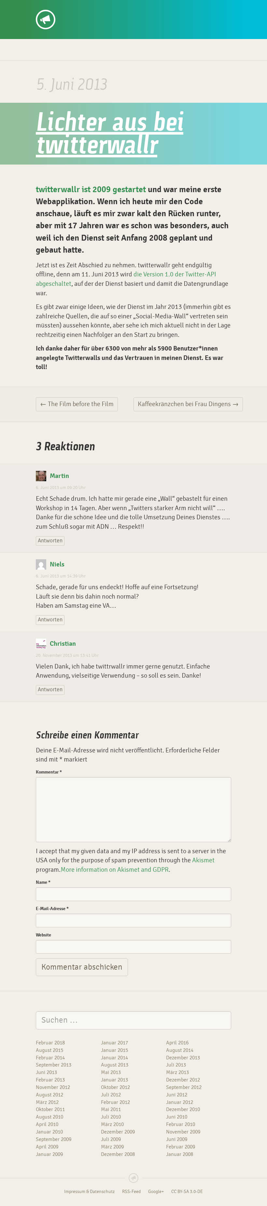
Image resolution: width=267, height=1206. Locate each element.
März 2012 (47, 1102)
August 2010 (49, 1117)
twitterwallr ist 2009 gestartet (91, 189)
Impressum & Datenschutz (89, 1191)
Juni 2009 (176, 1139)
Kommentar (49, 772)
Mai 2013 (111, 1072)
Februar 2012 (115, 1102)
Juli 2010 (111, 1117)
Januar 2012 (179, 1102)
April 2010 (47, 1124)
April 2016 (177, 1043)
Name (43, 882)
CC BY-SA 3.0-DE (187, 1191)
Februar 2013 (50, 1080)
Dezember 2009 (118, 1132)
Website (43, 935)
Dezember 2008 (118, 1154)
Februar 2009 (180, 1147)
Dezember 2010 (183, 1109)
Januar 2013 (114, 1080)
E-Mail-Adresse (52, 908)
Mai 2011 (111, 1109)
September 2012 (184, 1087)
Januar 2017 (114, 1043)
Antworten (50, 540)
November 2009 (183, 1132)
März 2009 (112, 1147)
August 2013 (114, 1065)
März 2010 (112, 1124)
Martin (59, 476)
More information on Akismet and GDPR (115, 869)
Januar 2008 (179, 1154)
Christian (63, 644)
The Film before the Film (77, 404)
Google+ (156, 1191)
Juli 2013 (176, 1065)
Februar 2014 (50, 1058)
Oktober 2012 (115, 1087)
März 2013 (177, 1072)
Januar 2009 (49, 1154)
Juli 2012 (111, 1095)
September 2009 (53, 1139)
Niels (57, 564)
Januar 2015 (114, 1050)
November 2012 (53, 1087)
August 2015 (49, 1050)
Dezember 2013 (183, 1058)
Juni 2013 (46, 1072)
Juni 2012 (176, 1095)
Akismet (203, 860)
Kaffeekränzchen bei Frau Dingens (188, 404)
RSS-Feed (131, 1191)
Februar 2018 (50, 1043)
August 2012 (49, 1095)
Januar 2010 (49, 1132)
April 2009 (47, 1147)
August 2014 (179, 1050)
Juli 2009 (111, 1139)
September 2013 (53, 1065)
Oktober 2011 (50, 1109)
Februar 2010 (180, 1124)
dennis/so (60, 7)
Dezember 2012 (183, 1080)
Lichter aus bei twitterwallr (109, 135)
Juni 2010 (176, 1117)
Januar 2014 (114, 1058)
